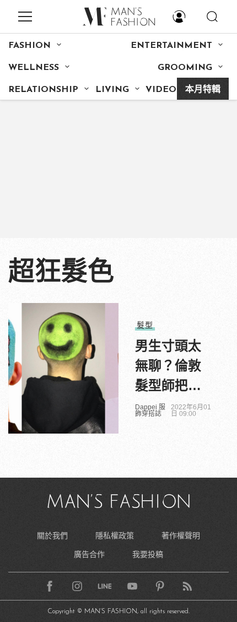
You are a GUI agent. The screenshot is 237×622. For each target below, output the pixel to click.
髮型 (145, 325)
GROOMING (185, 67)
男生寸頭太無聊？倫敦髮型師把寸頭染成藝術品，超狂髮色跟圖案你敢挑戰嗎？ (168, 367)
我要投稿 (147, 554)
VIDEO (161, 89)
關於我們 (52, 535)
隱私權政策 (114, 535)
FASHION (29, 45)
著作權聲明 (180, 535)
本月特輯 (202, 89)
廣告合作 (89, 554)
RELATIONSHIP (43, 89)
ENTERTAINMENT (171, 45)
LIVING (112, 89)
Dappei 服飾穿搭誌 (150, 410)
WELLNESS (33, 67)
